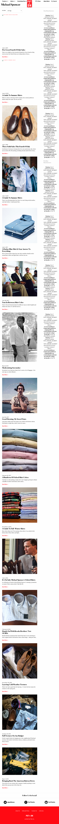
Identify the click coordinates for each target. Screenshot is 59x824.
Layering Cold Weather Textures (14, 684)
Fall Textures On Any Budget (13, 736)
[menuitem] (4, 1)
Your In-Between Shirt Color (13, 302)
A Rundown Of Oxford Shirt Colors (15, 477)
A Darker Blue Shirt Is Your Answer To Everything (16, 250)
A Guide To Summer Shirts (12, 95)
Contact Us (34, 811)
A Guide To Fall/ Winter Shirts (13, 529)
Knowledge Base (21, 1)
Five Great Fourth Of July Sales (13, 50)
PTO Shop (38, 1)
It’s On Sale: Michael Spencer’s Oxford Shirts (18, 580)
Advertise (41, 811)
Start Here (47, 1)
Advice (12, 1)
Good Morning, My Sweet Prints (14, 419)
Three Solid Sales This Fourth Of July (16, 146)
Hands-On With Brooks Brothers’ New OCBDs (16, 632)
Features (4, 1)
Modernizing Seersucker (11, 368)
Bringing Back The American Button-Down (18, 781)
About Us (17, 811)
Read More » (5, 57)
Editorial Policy (25, 811)
